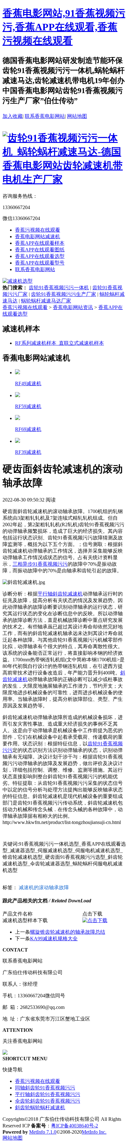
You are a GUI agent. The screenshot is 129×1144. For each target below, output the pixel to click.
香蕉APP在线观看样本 (39, 243)
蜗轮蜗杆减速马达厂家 (46, 300)
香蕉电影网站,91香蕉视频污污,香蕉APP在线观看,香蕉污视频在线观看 (64, 27)
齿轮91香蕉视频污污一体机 (59, 287)
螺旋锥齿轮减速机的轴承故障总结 (67, 932)
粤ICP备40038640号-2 (74, 1125)
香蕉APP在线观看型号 (39, 262)
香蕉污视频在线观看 (37, 230)
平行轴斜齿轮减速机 (60, 593)
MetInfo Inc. (94, 1132)
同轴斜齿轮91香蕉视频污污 (45, 1087)
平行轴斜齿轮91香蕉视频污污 (47, 1094)
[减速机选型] (18, 281)
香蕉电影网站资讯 (73, 307)
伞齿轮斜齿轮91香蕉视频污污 (47, 1101)
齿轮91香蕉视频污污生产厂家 (63, 294)
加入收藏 (13, 116)
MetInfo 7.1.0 (42, 1132)
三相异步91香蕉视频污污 (40, 564)
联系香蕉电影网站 (45, 116)
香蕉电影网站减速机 (37, 236)
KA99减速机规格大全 (54, 938)
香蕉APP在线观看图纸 (39, 249)
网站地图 (77, 116)
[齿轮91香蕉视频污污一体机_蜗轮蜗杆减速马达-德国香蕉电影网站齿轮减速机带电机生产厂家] (64, 179)
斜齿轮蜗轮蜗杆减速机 (40, 1107)
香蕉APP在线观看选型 (39, 256)
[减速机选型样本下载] (94, 920)
